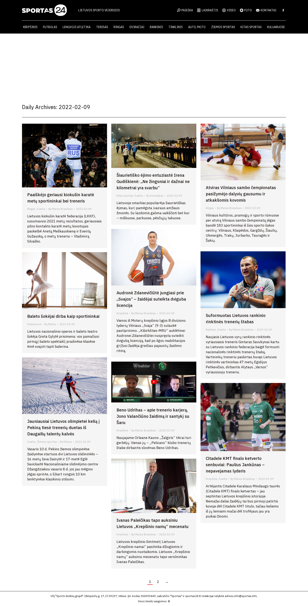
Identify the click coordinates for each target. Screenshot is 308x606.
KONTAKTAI (268, 10)
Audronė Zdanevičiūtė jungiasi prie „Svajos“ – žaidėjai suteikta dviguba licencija (151, 299)
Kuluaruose (34, 324)
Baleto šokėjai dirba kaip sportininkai (63, 316)
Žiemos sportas (47, 442)
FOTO (248, 10)
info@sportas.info (245, 596)
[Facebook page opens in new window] (283, 10)
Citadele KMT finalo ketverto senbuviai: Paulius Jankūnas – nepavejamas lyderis (235, 464)
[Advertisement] (154, 65)
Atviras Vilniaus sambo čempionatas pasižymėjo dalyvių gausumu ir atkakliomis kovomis (241, 194)
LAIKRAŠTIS (210, 10)
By (60, 209)
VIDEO (231, 10)
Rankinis (211, 329)
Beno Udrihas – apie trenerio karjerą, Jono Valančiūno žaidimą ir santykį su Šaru (152, 416)
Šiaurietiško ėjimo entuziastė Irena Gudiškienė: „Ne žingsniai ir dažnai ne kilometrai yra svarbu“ (153, 181)
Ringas (31, 209)
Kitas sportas (124, 195)
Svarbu (41, 209)
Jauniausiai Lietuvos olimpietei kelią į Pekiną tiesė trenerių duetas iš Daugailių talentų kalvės (63, 427)
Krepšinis (122, 313)
